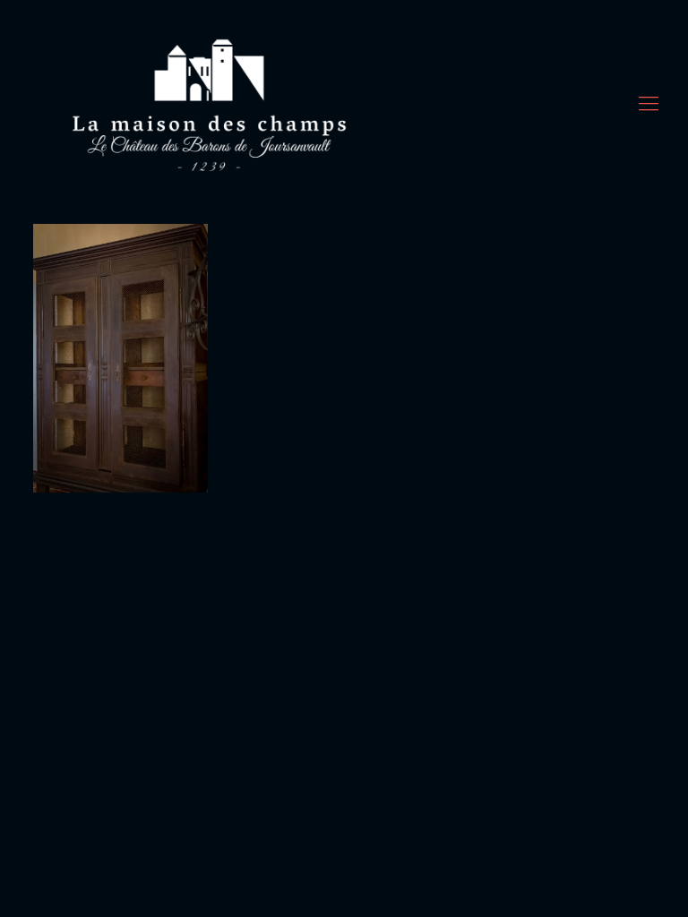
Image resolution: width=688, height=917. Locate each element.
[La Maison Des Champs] (210, 103)
